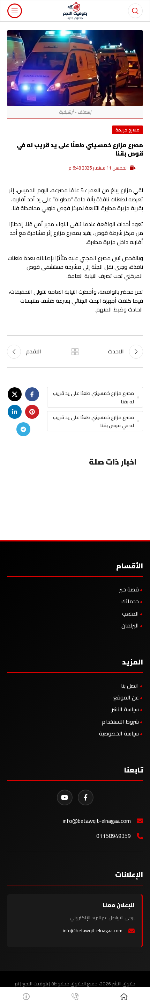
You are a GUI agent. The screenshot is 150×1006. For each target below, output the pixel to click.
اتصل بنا (130, 685)
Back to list (75, 352)
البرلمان (130, 625)
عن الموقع (126, 697)
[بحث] (135, 11)
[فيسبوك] (85, 797)
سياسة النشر (125, 709)
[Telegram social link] (23, 429)
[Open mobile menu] (14, 11)
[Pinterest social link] (32, 412)
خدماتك (130, 601)
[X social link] (15, 394)
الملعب (130, 613)
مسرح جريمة (127, 129)
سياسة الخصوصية (119, 733)
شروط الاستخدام (120, 721)
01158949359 (113, 836)
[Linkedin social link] (15, 412)
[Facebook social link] (32, 394)
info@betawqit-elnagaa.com (97, 821)
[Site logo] (75, 10)
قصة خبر (129, 589)
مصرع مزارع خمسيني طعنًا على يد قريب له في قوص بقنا (93, 421)
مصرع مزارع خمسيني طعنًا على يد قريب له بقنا (93, 397)
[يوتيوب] (65, 797)
